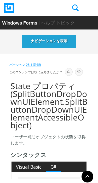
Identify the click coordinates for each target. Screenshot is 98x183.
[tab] (28, 167)
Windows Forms (19, 22)
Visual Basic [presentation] (28, 167)
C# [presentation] (53, 167)
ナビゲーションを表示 (49, 41)
